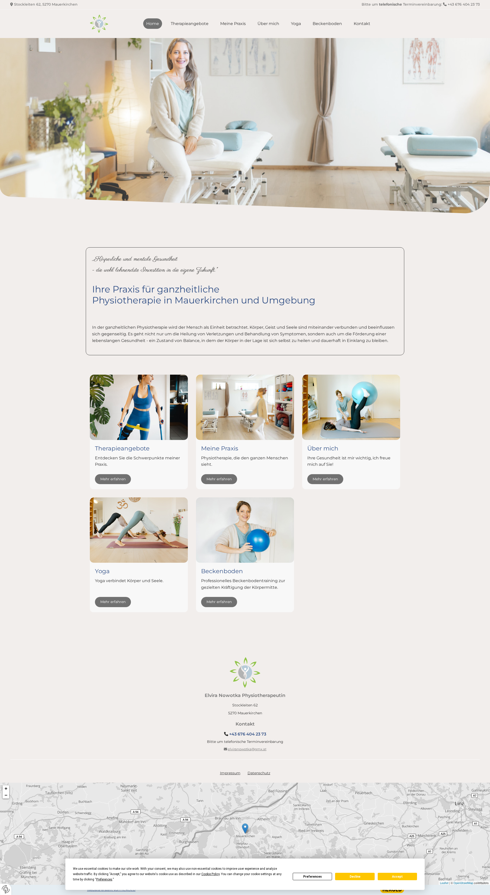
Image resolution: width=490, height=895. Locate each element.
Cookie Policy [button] (210, 874)
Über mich (268, 23)
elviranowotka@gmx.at (247, 749)
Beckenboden (327, 23)
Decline (355, 876)
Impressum (230, 773)
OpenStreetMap (463, 883)
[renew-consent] (5, 889)
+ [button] (6, 788)
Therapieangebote (190, 23)
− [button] (6, 795)
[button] (113, 479)
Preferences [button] (104, 879)
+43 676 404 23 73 (464, 4)
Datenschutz (259, 773)
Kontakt (362, 23)
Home (152, 23)
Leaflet (444, 883)
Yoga (296, 23)
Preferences (312, 876)
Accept (397, 876)
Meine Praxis (233, 23)
